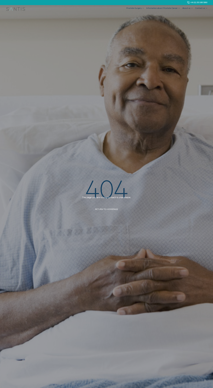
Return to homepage (106, 209)
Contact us (200, 8)
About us (186, 8)
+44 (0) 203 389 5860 (198, 2)
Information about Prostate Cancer (162, 8)
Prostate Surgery (134, 8)
